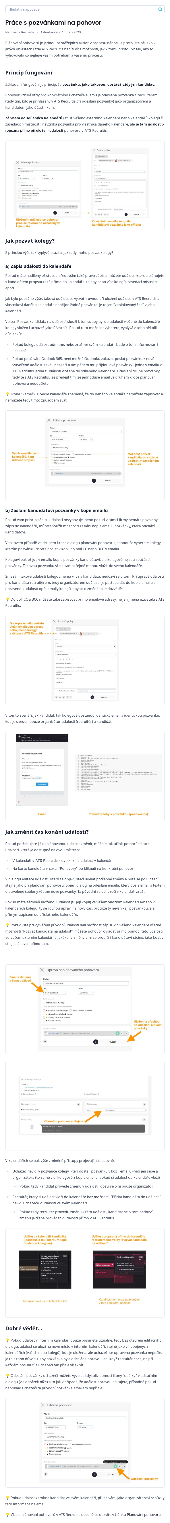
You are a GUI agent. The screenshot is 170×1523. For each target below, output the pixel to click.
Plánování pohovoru (144, 1514)
